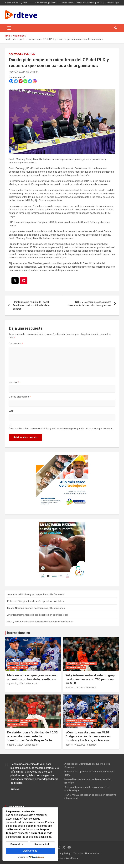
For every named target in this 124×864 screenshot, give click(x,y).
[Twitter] (16, 81)
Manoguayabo (66, 2)
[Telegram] (30, 81)
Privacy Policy (63, 853)
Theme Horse (92, 853)
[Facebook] (11, 81)
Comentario (16, 343)
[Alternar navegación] (9, 28)
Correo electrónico (20, 396)
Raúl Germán (31, 71)
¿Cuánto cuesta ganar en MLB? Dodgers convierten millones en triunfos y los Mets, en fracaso (88, 736)
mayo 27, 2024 (16, 71)
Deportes (13, 663)
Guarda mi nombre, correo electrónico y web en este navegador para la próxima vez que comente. (61, 428)
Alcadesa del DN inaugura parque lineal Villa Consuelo (35, 594)
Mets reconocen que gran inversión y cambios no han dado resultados (32, 677)
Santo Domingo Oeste (45, 2)
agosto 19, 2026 (74, 744)
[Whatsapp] (25, 81)
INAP (99, 2)
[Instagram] (35, 81)
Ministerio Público (85, 2)
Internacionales (18, 633)
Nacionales (16, 54)
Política (29, 54)
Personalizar (17, 844)
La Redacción (31, 683)
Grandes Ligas (112, 2)
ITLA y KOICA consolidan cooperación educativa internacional (40, 621)
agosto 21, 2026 (15, 683)
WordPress (72, 858)
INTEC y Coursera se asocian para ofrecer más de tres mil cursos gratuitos (89, 304)
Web (11, 410)
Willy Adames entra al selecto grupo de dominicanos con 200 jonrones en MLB (91, 679)
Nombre (14, 382)
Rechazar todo (42, 844)
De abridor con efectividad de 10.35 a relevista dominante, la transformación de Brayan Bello (32, 736)
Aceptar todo (30, 850)
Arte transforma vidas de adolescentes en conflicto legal (37, 614)
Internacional (29, 663)
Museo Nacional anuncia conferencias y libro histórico (36, 608)
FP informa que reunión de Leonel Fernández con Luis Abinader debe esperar (31, 305)
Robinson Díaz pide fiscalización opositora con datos (35, 601)
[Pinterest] (21, 81)
